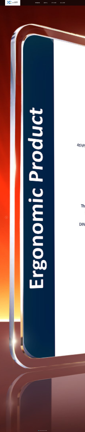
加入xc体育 (62, 2)
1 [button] (38, 430)
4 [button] (42, 430)
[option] (42, 216)
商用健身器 (37, 2)
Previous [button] (6, 217)
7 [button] (46, 430)
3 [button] (41, 430)
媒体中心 (46, 2)
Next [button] (78, 217)
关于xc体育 (54, 2)
